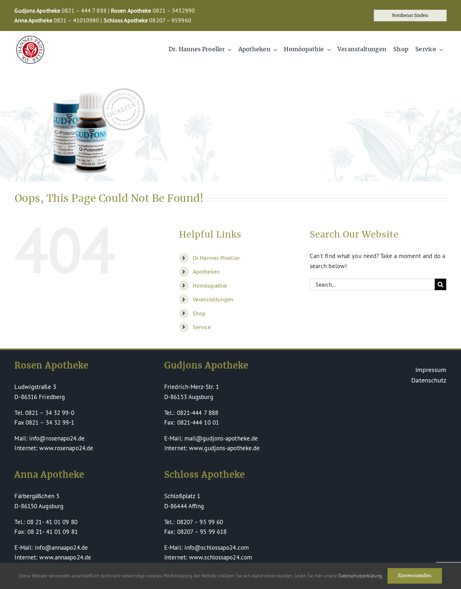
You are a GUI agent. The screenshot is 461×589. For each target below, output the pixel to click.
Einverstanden (414, 576)
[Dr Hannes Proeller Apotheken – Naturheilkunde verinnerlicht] (30, 39)
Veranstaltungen (213, 299)
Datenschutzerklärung (360, 576)
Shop (199, 313)
